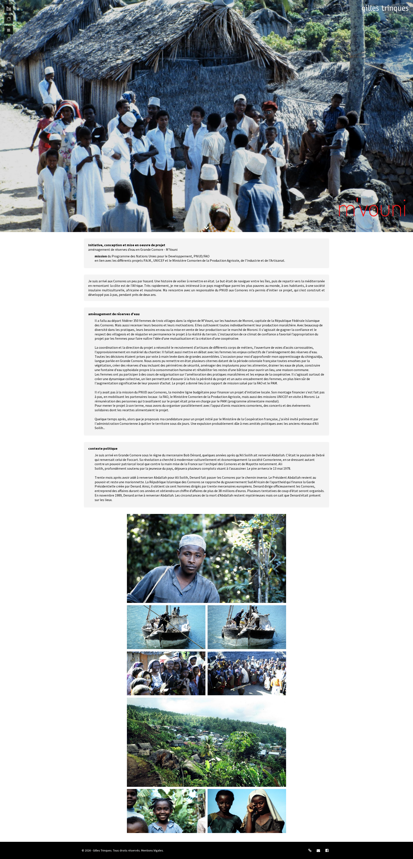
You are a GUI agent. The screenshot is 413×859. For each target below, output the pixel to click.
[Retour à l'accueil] (385, 8)
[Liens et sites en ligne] (309, 850)
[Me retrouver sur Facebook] (327, 850)
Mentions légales (152, 850)
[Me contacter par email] (318, 850)
